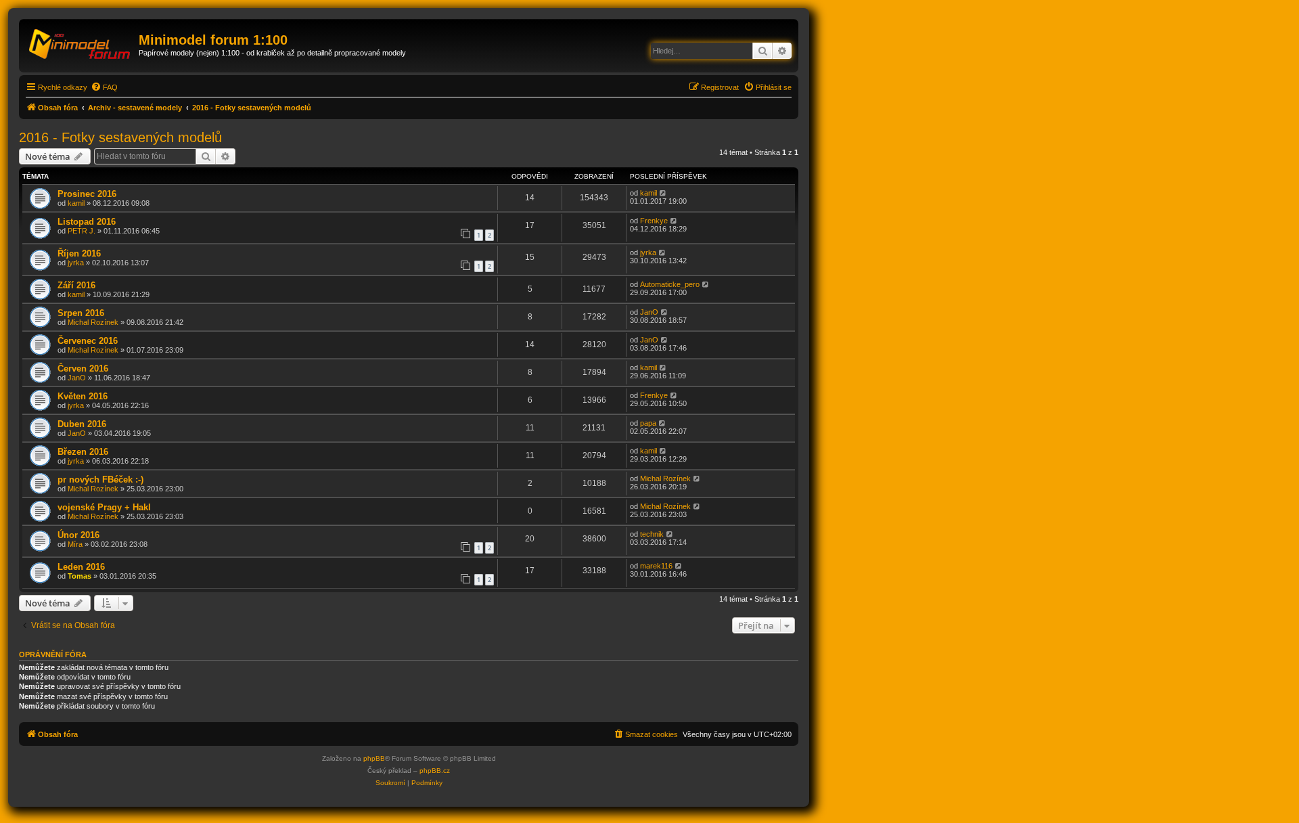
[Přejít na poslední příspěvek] (663, 193)
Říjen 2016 (79, 253)
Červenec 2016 (88, 341)
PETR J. (81, 231)
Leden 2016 (81, 567)
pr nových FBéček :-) (100, 479)
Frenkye (654, 221)
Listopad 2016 (87, 222)
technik (652, 534)
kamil (76, 203)
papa (648, 423)
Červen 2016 (83, 368)
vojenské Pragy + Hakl (104, 507)
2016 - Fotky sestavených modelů (120, 137)
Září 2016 (76, 285)
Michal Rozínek (93, 322)
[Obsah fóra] (80, 44)
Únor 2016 (78, 535)
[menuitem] (104, 87)
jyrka (76, 263)
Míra (75, 544)
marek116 (656, 566)
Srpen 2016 (81, 313)
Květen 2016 (83, 396)
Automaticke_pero (670, 284)
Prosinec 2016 (87, 194)
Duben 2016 (82, 424)
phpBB (374, 758)
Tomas (79, 576)
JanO (649, 312)
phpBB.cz (434, 770)
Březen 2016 (83, 452)
